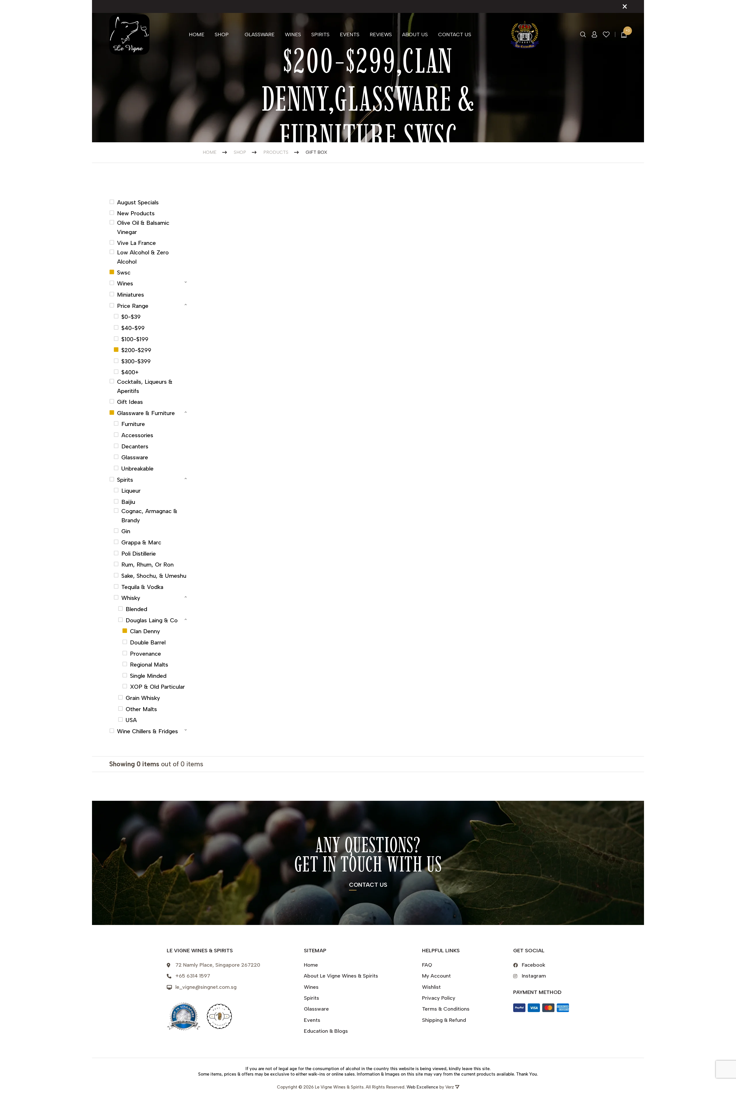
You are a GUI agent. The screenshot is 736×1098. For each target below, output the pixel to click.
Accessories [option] (137, 435)
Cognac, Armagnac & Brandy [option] (149, 516)
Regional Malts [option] (149, 664)
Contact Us (454, 34)
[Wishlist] (606, 35)
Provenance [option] (145, 653)
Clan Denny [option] (145, 631)
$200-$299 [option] (136, 350)
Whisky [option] (130, 597)
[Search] (583, 34)
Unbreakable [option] (137, 468)
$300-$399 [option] (136, 361)
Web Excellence (422, 1087)
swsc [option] (124, 272)
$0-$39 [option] (131, 316)
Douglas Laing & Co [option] (152, 620)
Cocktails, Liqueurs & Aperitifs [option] (144, 386)
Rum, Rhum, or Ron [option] (147, 564)
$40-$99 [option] (133, 328)
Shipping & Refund (444, 1020)
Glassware (260, 34)
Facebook (533, 965)
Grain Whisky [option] (143, 697)
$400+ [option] (130, 372)
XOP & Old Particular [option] (157, 686)
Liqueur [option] (131, 490)
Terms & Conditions (445, 1009)
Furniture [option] (133, 424)
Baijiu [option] (128, 501)
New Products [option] (136, 213)
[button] (148, 282)
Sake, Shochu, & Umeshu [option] (153, 575)
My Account (436, 976)
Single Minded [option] (148, 675)
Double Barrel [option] (148, 642)
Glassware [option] (134, 457)
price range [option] (132, 305)
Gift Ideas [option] (130, 401)
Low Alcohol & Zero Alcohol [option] (143, 257)
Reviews (381, 34)
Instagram (534, 976)
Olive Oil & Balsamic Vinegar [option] (143, 227)
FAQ (427, 965)
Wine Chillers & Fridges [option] (147, 731)
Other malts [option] (141, 709)
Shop (222, 34)
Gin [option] (125, 531)
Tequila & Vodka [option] (142, 586)
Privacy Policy (438, 998)
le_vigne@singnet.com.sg (206, 987)
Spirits (320, 34)
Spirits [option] (125, 479)
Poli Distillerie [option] (138, 553)
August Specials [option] (138, 202)
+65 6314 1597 (192, 976)
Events (349, 34)
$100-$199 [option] (134, 339)
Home (196, 34)
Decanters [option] (134, 446)
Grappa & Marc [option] (141, 542)
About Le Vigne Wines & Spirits (341, 976)
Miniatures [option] (130, 294)
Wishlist (431, 987)
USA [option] (131, 720)
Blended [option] (136, 609)
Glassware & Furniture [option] (146, 413)
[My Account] (594, 34)
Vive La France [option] (136, 242)
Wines (293, 34)
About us (415, 34)
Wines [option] (125, 283)
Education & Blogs (326, 1031)
